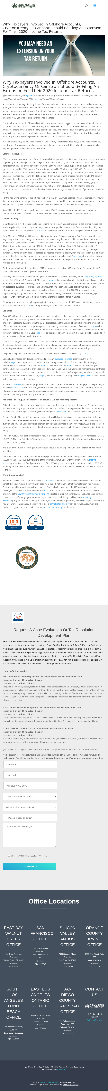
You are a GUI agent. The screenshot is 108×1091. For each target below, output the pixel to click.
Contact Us (94, 1019)
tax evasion (61, 411)
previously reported (94, 276)
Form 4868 (51, 480)
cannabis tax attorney (59, 503)
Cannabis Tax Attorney (49, 1082)
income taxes (17, 387)
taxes (28, 305)
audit (45, 490)
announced (51, 280)
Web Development (52, 1085)
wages (13, 362)
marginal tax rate (85, 375)
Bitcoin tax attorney (53, 507)
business (93, 326)
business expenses (63, 359)
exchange (77, 256)
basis (41, 230)
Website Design (36, 1085)
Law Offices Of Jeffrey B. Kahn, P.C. (34, 494)
